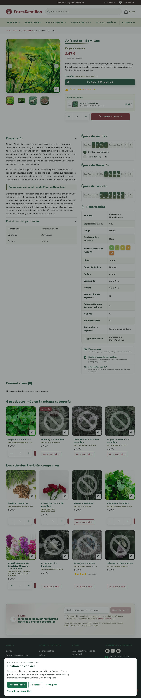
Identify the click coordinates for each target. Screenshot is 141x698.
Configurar (51, 684)
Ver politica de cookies (19, 691)
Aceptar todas (17, 684)
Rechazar (35, 684)
